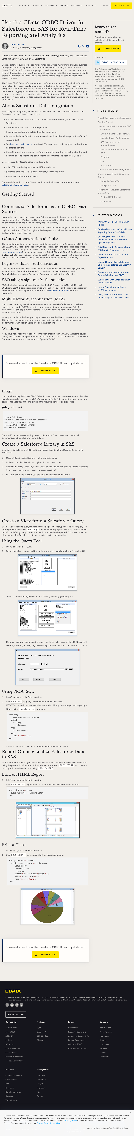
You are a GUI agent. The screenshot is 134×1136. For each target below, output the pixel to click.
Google (40, 1083)
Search (105, 6)
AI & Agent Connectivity (78, 1036)
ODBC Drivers (11, 1028)
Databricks (41, 1079)
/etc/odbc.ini (106, 165)
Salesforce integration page (15, 185)
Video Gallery (11, 1100)
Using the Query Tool (110, 181)
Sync (39, 1028)
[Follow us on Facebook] (79, 46)
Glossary (9, 1096)
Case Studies (11, 1079)
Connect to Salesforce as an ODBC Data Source (114, 128)
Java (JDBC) (10, 1032)
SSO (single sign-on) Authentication (110, 144)
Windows (104, 157)
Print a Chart (106, 201)
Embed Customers (76, 1040)
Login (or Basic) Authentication (115, 138)
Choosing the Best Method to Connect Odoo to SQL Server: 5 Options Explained (112, 239)
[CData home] (9, 6)
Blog (7, 1083)
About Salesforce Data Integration (114, 118)
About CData (105, 1028)
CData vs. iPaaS (75, 1044)
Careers (103, 1052)
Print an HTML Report (110, 197)
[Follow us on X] (83, 46)
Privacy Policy (71, 1120)
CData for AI (90, 5)
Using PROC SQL (108, 185)
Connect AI (41, 1032)
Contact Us (104, 1056)
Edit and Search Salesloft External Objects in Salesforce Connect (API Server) (114, 265)
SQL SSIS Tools (43, 1036)
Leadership (104, 1044)
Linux (102, 161)
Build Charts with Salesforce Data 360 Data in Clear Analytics (114, 248)
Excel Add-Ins (11, 1052)
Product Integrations (77, 1032)
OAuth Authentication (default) (115, 133)
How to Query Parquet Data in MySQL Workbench (112, 288)
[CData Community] (21, 1005)
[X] (12, 1005)
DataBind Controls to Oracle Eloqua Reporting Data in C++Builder (115, 231)
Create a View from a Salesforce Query (113, 175)
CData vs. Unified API (77, 1048)
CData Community (13, 1075)
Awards (103, 1040)
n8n (38, 1092)
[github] (17, 1005)
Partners (103, 1048)
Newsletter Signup (13, 1092)
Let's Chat (119, 5)
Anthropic (41, 1075)
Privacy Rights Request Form (49, 1123)
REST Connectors (12, 1048)
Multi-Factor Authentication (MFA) (113, 151)
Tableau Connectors (14, 1061)
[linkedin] (7, 1005)
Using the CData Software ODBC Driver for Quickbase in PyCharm (113, 296)
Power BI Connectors (14, 1056)
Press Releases (106, 1032)
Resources (9, 1088)
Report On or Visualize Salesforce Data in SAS (114, 191)
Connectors (73, 1028)
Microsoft (41, 1088)
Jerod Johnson (17, 44)
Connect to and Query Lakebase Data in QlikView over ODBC (113, 274)
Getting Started (105, 122)
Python (8, 1040)
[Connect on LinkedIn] (87, 46)
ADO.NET (9, 1036)
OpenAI (40, 1096)
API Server (9, 1044)
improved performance (21, 144)
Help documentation (12, 252)
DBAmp (40, 1040)
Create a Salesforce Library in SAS (114, 169)
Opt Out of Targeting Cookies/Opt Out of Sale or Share (107, 1128)
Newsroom (104, 1036)
